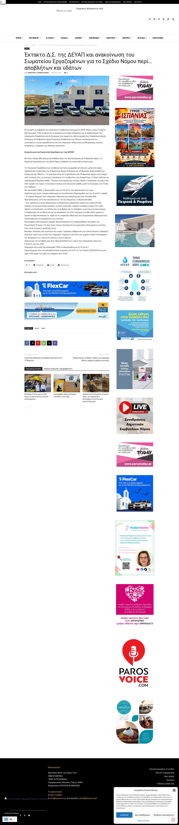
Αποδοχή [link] (124, 815)
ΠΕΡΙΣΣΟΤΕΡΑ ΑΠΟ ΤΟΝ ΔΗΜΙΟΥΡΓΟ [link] (58, 369)
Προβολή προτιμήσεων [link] (164, 815)
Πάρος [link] (34, 45)
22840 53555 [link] (56, 792)
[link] (3, 3)
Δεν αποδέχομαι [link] (142, 815)
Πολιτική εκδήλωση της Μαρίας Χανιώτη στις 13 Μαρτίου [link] (43, 359)
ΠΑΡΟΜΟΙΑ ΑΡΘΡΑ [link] (33, 369)
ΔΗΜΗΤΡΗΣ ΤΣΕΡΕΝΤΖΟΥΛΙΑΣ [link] (38, 73)
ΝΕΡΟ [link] (43, 328)
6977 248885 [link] (56, 795)
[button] (174, 790)
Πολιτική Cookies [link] (143, 820)
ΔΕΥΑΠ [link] (37, 328)
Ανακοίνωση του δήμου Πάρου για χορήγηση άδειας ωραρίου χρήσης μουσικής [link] (91, 359)
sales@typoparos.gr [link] (87, 798)
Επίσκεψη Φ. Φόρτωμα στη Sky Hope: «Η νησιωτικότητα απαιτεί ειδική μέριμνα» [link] (36, 396)
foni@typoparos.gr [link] (58, 798)
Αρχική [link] (26, 45)
